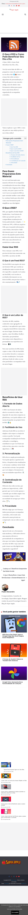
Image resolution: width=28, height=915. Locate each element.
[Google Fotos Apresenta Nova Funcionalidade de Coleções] (14, 668)
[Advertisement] (14, 25)
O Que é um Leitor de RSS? (17, 151)
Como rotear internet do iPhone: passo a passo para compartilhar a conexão (13, 817)
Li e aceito (15, 912)
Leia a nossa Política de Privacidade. (14, 909)
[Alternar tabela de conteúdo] (24, 138)
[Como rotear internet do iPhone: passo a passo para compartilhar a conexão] (14, 811)
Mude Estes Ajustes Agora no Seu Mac (14, 769)
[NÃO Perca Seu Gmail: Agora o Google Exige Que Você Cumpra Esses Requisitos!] (14, 616)
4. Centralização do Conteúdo (17, 160)
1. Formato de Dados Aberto (17, 155)
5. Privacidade (13, 162)
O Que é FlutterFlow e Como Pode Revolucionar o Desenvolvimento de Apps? (13, 577)
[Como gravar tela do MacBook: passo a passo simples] (14, 799)
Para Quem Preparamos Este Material (14, 142)
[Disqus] (14, 704)
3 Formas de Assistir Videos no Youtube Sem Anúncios (12, 659)
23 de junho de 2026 (9, 771)
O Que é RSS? (10, 145)
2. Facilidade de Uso (15, 157)
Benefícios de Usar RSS (13, 153)
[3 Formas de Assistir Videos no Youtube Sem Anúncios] (14, 645)
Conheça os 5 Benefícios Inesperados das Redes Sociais (15, 570)
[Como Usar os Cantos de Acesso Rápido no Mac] (14, 775)
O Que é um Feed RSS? (15, 149)
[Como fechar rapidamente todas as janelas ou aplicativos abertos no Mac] (14, 786)
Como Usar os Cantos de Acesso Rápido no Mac (14, 780)
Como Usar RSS (14, 147)
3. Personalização (14, 159)
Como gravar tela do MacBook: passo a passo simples (13, 804)
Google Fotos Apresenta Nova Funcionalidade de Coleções (12, 682)
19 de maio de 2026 (7, 782)
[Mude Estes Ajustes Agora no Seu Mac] (14, 764)
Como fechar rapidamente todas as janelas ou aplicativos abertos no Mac (13, 792)
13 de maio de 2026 (6, 794)
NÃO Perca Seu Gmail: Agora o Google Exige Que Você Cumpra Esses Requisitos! (13, 636)
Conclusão (9, 164)
